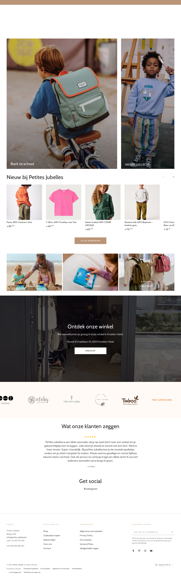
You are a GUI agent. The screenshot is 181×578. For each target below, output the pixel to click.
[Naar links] (166, 177)
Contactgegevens (15, 561)
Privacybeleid (45, 557)
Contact (47, 537)
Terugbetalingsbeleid (30, 557)
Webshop (90, 351)
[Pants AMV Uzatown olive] (24, 202)
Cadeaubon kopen (51, 524)
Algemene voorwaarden (91, 520)
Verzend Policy (86, 533)
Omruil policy (86, 528)
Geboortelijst (49, 528)
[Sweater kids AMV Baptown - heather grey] (142, 202)
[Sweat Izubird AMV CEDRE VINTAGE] (103, 202)
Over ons (47, 533)
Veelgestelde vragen (89, 537)
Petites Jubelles (18, 553)
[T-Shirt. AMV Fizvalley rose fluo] (63, 202)
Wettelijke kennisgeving (32, 561)
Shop (45, 520)
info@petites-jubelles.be (17, 526)
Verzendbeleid (77, 557)
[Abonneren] (172, 521)
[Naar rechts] (171, 177)
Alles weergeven (90, 241)
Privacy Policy (86, 524)
